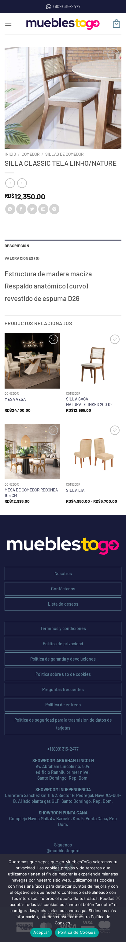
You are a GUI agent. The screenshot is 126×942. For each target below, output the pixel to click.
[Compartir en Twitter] (32, 209)
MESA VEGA (15, 399)
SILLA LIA (75, 490)
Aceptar (41, 932)
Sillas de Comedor (64, 154)
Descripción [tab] (17, 245)
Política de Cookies (77, 932)
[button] (8, 23)
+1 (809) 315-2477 (63, 749)
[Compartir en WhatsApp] (10, 209)
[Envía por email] (43, 209)
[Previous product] (22, 183)
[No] (117, 900)
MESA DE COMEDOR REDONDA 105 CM (31, 492)
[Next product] (10, 183)
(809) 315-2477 (67, 6)
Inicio (10, 154)
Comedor (30, 154)
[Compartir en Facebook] (21, 209)
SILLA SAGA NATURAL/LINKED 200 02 (89, 401)
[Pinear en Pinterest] (54, 209)
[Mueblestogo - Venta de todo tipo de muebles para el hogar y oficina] (63, 24)
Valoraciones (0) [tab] (22, 258)
